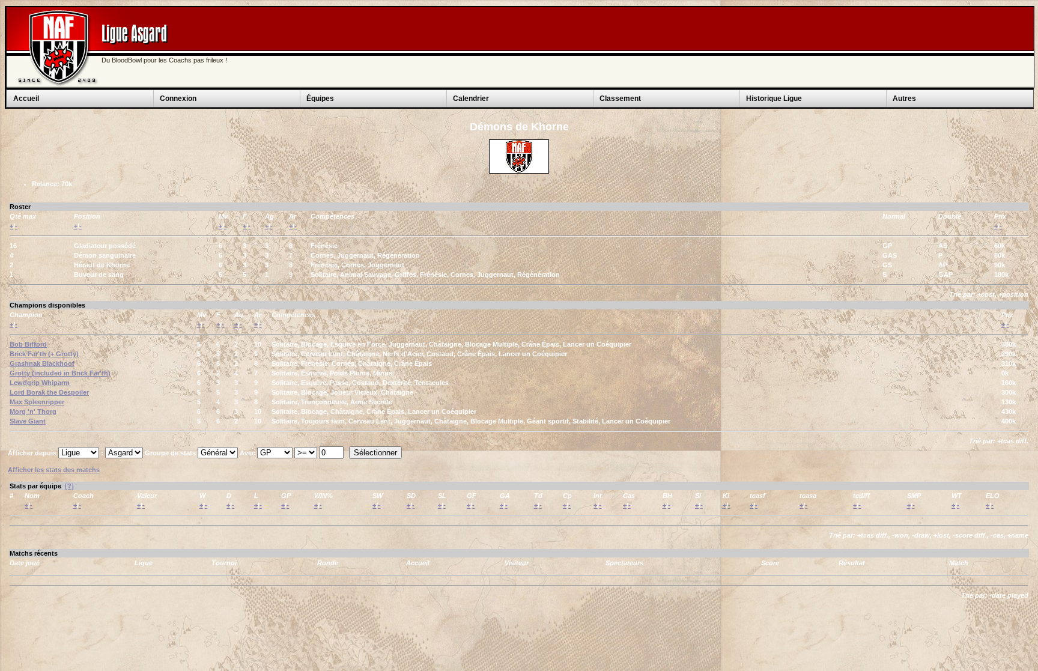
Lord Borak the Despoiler (49, 392)
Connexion (178, 98)
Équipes (320, 98)
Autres (904, 98)
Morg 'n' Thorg (33, 411)
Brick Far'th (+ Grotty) (44, 353)
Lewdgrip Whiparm (40, 382)
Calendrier (471, 98)
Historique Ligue (774, 98)
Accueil (26, 98)
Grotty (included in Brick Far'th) (60, 373)
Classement (620, 98)
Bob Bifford (28, 344)
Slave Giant (28, 421)
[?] (69, 486)
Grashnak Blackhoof (42, 363)
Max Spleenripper (37, 401)
